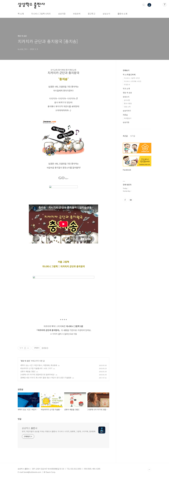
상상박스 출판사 (31, 5)
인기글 (132, 136)
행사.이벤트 (128, 103)
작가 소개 (126, 88)
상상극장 (62, 13)
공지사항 (127, 100)
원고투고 (91, 13)
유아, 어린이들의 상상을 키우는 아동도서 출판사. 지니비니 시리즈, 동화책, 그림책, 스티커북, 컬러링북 (59, 431)
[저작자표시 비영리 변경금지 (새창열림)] (45, 348)
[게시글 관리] (28, 348)
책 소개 (21, 13)
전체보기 (126, 70)
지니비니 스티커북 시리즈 (132, 81)
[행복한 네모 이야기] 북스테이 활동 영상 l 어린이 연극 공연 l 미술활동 (45, 377)
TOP (149, 470)
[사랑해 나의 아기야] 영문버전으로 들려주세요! (37, 374)
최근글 (125, 136)
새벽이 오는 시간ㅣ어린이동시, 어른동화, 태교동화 (38, 365)
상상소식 (106, 13)
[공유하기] (25, 348)
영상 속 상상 (25, 361)
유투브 (131, 200)
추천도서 (127, 84)
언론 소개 (127, 106)
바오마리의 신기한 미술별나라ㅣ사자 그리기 (36, 368)
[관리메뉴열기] (165, 4)
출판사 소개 (122, 13)
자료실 (125, 115)
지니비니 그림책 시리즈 (41, 13)
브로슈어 (76, 13)
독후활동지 (127, 118)
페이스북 (125, 200)
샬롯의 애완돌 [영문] (27, 371)
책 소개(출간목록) (129, 74)
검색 (143, 5)
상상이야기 (127, 110)
